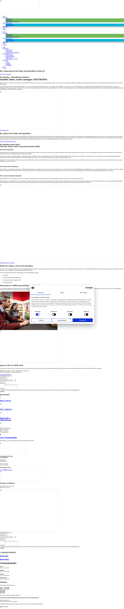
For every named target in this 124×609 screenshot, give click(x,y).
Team (7, 61)
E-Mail (1, 382)
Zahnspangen (9, 20)
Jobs (4, 28)
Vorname (2, 377)
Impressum (4, 556)
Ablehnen (41, 320)
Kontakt (5, 29)
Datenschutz (4, 559)
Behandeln (5, 17)
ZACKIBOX (9, 65)
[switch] (54, 314)
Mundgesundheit (9, 24)
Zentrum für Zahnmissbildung (12, 21)
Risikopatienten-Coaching (12, 59)
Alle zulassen (82, 320)
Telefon (2, 383)
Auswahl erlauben (62, 320)
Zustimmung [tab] (40, 292)
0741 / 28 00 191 (6, 409)
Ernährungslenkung (10, 25)
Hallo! (4, 16)
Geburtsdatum (3, 380)
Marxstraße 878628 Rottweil (5, 419)
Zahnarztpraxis (9, 19)
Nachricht (2, 388)
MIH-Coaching (9, 57)
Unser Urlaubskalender (8, 437)
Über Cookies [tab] (83, 292)
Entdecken (5, 60)
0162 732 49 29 (5, 401)
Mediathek (5, 26)
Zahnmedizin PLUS (7, 23)
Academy (8, 62)
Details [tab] (62, 292)
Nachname (2, 378)
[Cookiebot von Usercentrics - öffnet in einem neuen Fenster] (86, 288)
